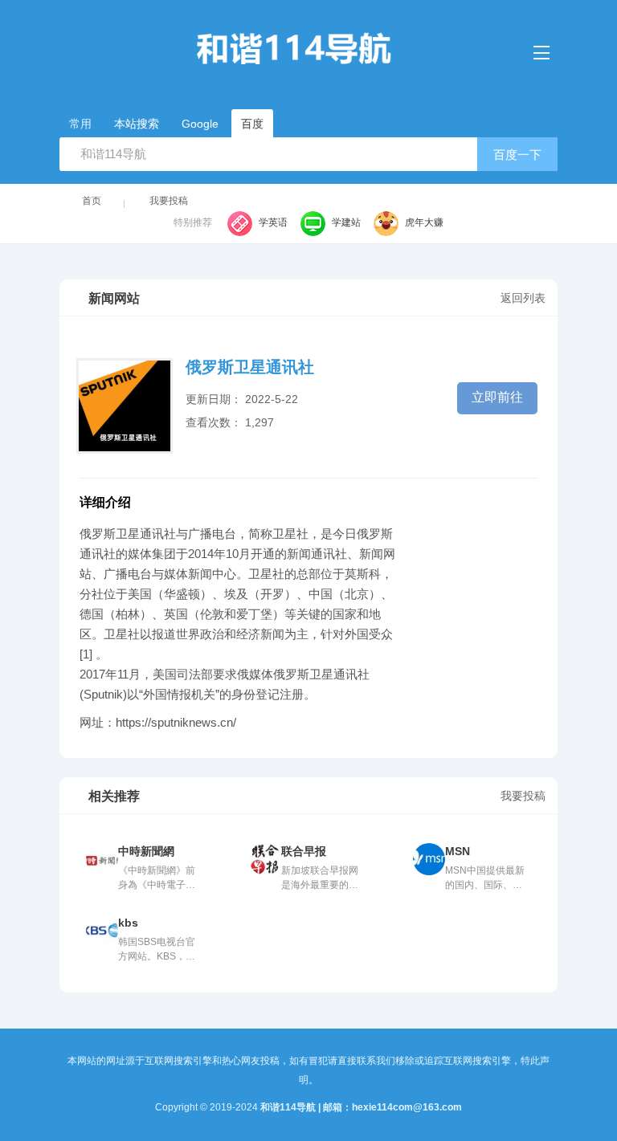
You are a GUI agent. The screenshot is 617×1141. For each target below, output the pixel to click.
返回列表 (523, 297)
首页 (91, 200)
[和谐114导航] (308, 49)
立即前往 (497, 397)
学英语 (273, 222)
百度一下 (517, 154)
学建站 (346, 222)
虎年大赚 (424, 222)
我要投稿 (168, 200)
